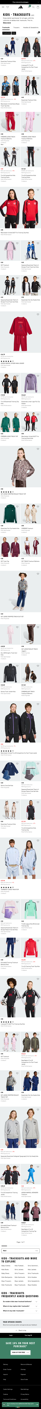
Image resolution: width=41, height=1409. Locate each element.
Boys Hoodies (32, 1285)
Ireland (23, 1406)
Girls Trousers (19, 1273)
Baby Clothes (6, 1266)
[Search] (33, 7)
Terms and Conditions (9, 1399)
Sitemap (23, 1369)
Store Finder (24, 1379)
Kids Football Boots (19, 1266)
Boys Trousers (6, 1281)
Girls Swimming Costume (33, 1266)
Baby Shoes (5, 1273)
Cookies (5, 1394)
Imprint (5, 1374)
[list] (20, 28)
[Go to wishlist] (7, 7)
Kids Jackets (32, 1269)
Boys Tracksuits (20, 1285)
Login (11, 1335)
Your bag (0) (28, 1335)
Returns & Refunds (26, 1364)
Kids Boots (5, 1269)
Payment (23, 1374)
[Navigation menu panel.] (3, 7)
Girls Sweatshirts (33, 1281)
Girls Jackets (19, 1269)
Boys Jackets (19, 1281)
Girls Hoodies (32, 1277)
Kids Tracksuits (7, 1285)
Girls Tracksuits (33, 1273)
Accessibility (24, 1399)
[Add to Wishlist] (17, 40)
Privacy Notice (25, 1394)
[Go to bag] (38, 7)
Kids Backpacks (7, 1277)
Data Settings (25, 1389)
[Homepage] (20, 7)
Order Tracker (7, 1369)
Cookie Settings (7, 1389)
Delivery (5, 1364)
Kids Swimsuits (20, 1277)
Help (4, 1379)
